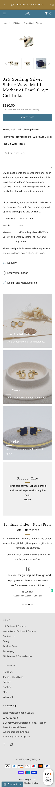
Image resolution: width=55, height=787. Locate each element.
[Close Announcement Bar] (53, 5)
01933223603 (10, 717)
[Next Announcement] (50, 5)
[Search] (50, 13)
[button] (23, 604)
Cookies (7, 687)
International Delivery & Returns (19, 631)
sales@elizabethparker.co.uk (18, 712)
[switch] (48, 780)
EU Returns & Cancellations (17, 656)
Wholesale (8, 697)
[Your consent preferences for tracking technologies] (52, 590)
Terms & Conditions (13, 677)
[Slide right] (49, 64)
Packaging (8, 651)
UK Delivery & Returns (14, 626)
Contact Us (9, 636)
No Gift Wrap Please (14, 143)
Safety (6, 641)
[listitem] (27, 5)
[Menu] (4, 13)
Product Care (10, 646)
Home (5, 23)
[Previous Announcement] (4, 5)
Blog (5, 692)
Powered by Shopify (27, 779)
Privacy (7, 682)
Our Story (8, 672)
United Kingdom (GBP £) (26, 759)
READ (27, 499)
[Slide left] (6, 64)
